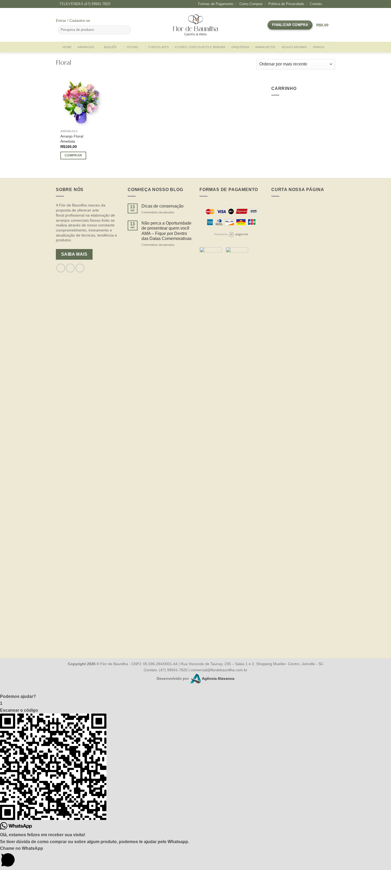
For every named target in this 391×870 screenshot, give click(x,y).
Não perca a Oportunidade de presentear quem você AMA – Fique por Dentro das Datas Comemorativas (167, 231)
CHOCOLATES (158, 47)
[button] (195, 696)
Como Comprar (251, 4)
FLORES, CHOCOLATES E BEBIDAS (200, 47)
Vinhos (318, 47)
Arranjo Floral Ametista (71, 138)
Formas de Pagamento (215, 4)
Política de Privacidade (286, 4)
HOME (67, 47)
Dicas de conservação (163, 206)
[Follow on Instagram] (332, 4)
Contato (316, 4)
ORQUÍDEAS (240, 47)
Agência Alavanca (217, 678)
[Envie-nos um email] (80, 268)
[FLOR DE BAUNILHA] (195, 25)
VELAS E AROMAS (294, 47)
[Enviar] (126, 29)
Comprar (73, 155)
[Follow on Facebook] (327, 4)
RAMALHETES (265, 47)
